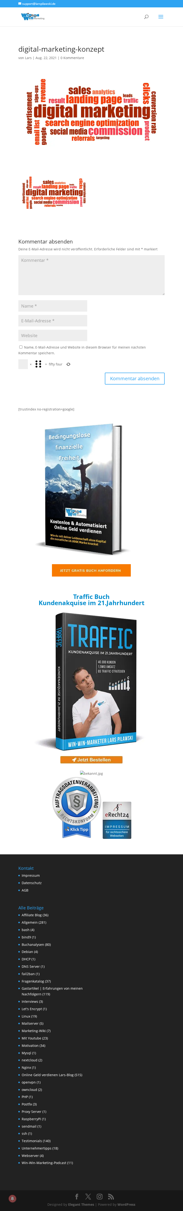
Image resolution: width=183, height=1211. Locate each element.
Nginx (26, 1067)
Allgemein (30, 922)
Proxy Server (31, 1111)
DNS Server (31, 966)
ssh (24, 1133)
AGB (25, 890)
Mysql (26, 1053)
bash (26, 929)
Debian (27, 951)
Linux (26, 1016)
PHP (25, 1096)
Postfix (27, 1104)
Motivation (30, 1045)
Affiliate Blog (32, 915)
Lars (28, 58)
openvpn (29, 1082)
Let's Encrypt (32, 1009)
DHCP (26, 959)
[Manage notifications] (12, 1198)
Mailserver (30, 1023)
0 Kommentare (72, 58)
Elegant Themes (81, 1204)
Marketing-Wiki (34, 1031)
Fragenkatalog (33, 981)
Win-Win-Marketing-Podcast (44, 1162)
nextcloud (29, 1060)
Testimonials (32, 1141)
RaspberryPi (31, 1119)
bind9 (26, 937)
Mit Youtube (31, 1038)
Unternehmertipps (36, 1148)
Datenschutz (32, 883)
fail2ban (28, 974)
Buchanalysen (33, 944)
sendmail (29, 1126)
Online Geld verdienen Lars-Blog (48, 1075)
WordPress (126, 1204)
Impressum (31, 875)
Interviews (30, 1001)
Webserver (30, 1155)
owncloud (29, 1089)
